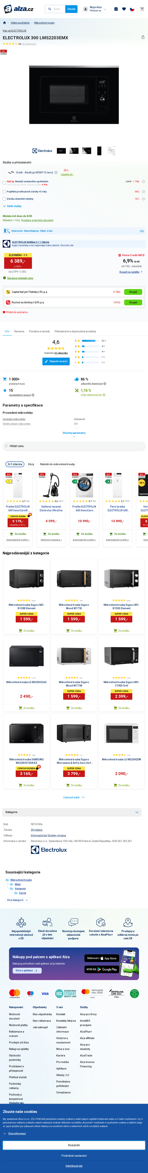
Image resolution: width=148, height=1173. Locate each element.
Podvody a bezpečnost (16, 1096)
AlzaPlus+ (86, 1031)
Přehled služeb (18, 1077)
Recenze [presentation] (19, 331)
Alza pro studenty (85, 1046)
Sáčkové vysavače (51, 539)
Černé (22, 893)
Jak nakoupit (40, 1027)
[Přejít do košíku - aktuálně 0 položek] (142, 9)
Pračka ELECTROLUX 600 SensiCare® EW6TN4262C (18, 508)
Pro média (62, 1062)
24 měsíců (36, 829)
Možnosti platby (18, 1025)
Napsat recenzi (59, 361)
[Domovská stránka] (4, 23)
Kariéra (60, 1055)
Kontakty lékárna (66, 1020)
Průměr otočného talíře (16, 428)
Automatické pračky (17, 539)
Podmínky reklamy (15, 1086)
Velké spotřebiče (20, 22)
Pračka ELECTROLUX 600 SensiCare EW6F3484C (84, 508)
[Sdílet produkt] (142, 37)
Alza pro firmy (88, 1014)
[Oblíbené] (124, 9)
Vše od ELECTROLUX (14, 30)
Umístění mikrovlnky (14, 419)
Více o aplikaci (24, 970)
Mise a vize (62, 1049)
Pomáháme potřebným (63, 1083)
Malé (18, 884)
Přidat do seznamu (17, 312)
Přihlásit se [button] (95, 10)
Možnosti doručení (14, 1016)
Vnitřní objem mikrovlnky (17, 423)
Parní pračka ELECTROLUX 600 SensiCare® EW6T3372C (118, 508)
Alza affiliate (87, 1038)
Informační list (39, 835)
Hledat (71, 9)
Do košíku (29, 630)
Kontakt (60, 1014)
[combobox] (55, 9)
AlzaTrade (86, 1055)
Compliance (63, 1092)
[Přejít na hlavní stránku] (19, 9)
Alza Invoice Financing (87, 1064)
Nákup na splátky (19, 1049)
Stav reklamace (42, 1020)
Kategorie (11, 812)
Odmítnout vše (74, 1165)
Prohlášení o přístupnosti (16, 1068)
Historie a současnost (63, 1040)
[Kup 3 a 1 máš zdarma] (8, 475)
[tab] (7, 331)
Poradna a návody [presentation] (39, 331)
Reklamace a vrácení (16, 1033)
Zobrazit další (71, 797)
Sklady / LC (62, 1075)
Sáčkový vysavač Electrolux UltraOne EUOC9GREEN (51, 508)
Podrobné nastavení (74, 1155)
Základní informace (62, 1029)
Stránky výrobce (57, 835)
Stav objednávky (42, 1014)
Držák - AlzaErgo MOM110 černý (34, 172)
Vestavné (20, 888)
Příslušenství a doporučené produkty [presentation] (75, 331)
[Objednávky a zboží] (116, 9)
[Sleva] (141, 483)
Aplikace (61, 1068)
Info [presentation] (7, 331)
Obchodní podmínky (15, 1057)
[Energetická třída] (8, 481)
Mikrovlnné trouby (44, 22)
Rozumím (74, 1145)
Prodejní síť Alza (19, 1042)
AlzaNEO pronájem (86, 1023)
